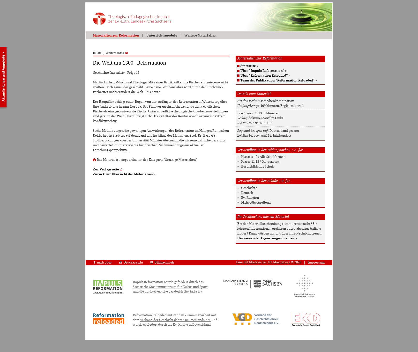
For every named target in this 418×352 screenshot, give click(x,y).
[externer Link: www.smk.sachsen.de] (253, 287)
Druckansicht (133, 262)
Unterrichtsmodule (161, 35)
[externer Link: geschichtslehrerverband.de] (255, 324)
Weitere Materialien (200, 35)
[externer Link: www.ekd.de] (306, 325)
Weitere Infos (115, 53)
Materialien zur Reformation (116, 35)
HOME (97, 53)
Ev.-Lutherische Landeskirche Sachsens (174, 291)
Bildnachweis (164, 262)
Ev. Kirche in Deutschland (192, 324)
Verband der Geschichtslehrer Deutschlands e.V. (175, 320)
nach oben (104, 262)
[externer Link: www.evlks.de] (304, 296)
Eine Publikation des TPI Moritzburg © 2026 (268, 262)
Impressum (316, 262)
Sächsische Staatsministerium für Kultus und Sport (170, 287)
